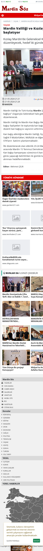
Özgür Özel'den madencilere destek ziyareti (15, 200)
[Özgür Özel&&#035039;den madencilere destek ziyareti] (16, 189)
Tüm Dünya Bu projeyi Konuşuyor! (13, 368)
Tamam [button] (36, 541)
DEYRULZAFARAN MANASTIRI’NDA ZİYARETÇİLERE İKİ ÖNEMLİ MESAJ (14, 320)
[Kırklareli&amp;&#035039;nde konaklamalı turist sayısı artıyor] (16, 247)
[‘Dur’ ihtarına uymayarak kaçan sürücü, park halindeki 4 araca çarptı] (16, 218)
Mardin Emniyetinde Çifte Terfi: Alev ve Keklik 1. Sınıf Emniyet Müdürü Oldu (15, 295)
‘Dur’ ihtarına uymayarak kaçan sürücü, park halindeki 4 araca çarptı (14, 229)
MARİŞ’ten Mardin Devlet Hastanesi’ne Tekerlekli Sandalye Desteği (14, 344)
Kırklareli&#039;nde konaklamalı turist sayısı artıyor (14, 258)
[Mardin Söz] (15, 8)
